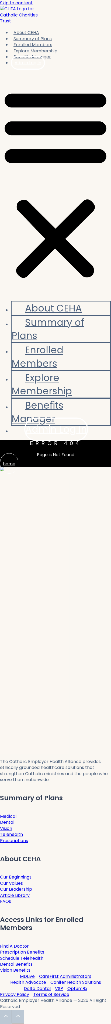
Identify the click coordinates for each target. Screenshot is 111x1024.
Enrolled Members (32, 45)
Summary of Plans (48, 329)
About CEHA (26, 32)
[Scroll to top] (6, 1017)
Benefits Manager (37, 412)
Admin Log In (28, 63)
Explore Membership (42, 384)
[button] (55, 183)
